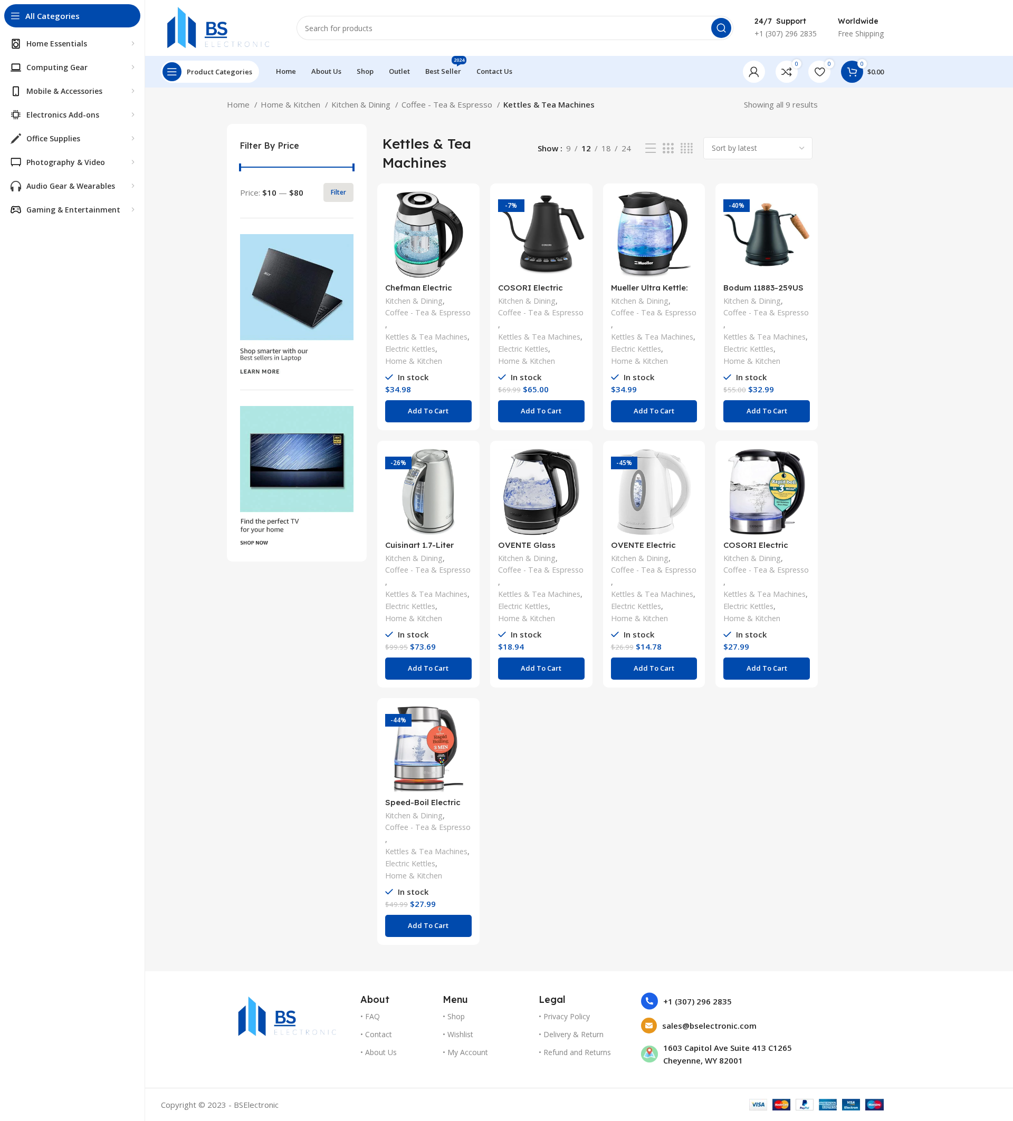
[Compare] (464, 208)
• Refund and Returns (575, 1052)
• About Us (378, 1052)
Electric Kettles (410, 349)
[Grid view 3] (668, 148)
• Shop (454, 1016)
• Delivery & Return (571, 1034)
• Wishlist (458, 1034)
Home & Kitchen (291, 104)
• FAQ (370, 1016)
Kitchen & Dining (362, 104)
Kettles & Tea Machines (426, 337)
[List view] (650, 148)
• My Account (465, 1052)
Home (239, 104)
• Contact (376, 1034)
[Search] (721, 28)
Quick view (464, 232)
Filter (338, 192)
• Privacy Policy (564, 1016)
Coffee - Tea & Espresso (448, 104)
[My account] (754, 71)
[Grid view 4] (687, 148)
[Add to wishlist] (464, 256)
